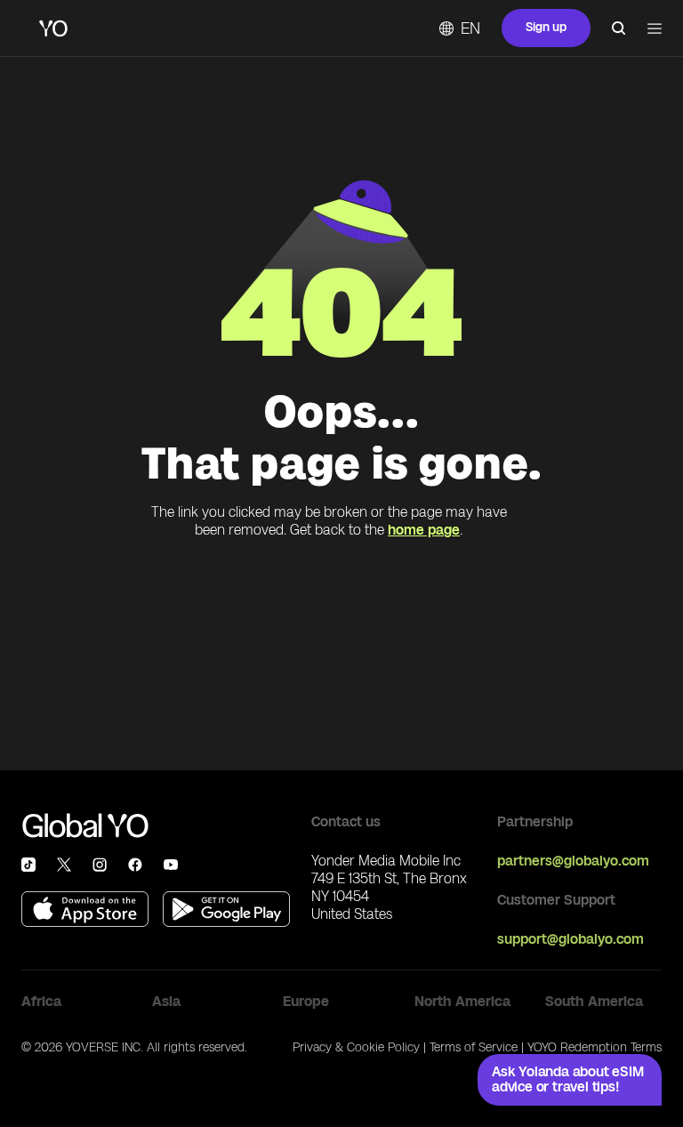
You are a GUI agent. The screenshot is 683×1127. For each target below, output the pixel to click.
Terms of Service (474, 1047)
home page (424, 529)
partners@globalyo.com (573, 860)
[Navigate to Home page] (53, 28)
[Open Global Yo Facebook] (135, 864)
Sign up (546, 27)
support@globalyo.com (570, 938)
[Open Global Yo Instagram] (99, 864)
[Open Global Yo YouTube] (171, 864)
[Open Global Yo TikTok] (28, 864)
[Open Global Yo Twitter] (64, 864)
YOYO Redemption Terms (594, 1047)
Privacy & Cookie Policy (356, 1047)
